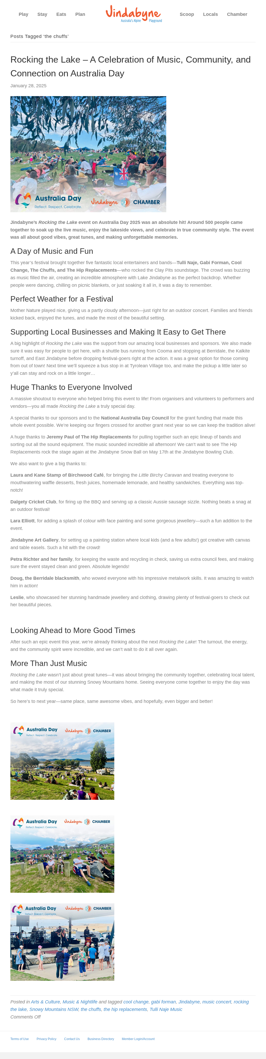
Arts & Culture (45, 1001)
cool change (136, 1001)
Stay (42, 14)
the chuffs (91, 1009)
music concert (216, 1001)
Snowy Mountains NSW (53, 1009)
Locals (210, 14)
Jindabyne (189, 1001)
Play (23, 14)
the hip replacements (125, 1009)
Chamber (237, 14)
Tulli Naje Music (166, 1009)
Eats (61, 14)
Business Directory (101, 1039)
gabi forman (163, 1001)
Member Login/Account (138, 1039)
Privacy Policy (46, 1039)
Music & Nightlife (80, 1001)
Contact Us (72, 1039)
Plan (80, 14)
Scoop (187, 14)
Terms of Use (19, 1039)
